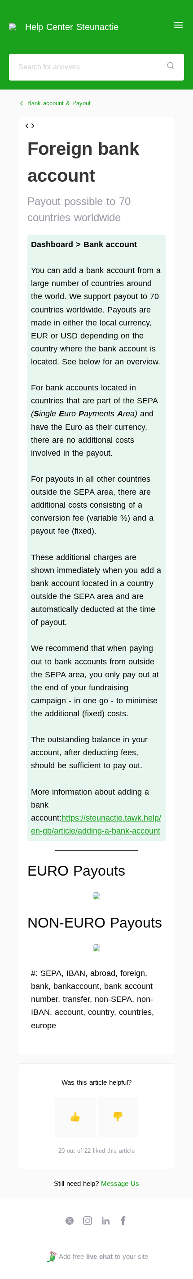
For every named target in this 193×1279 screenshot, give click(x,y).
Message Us (120, 1183)
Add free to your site (103, 1256)
